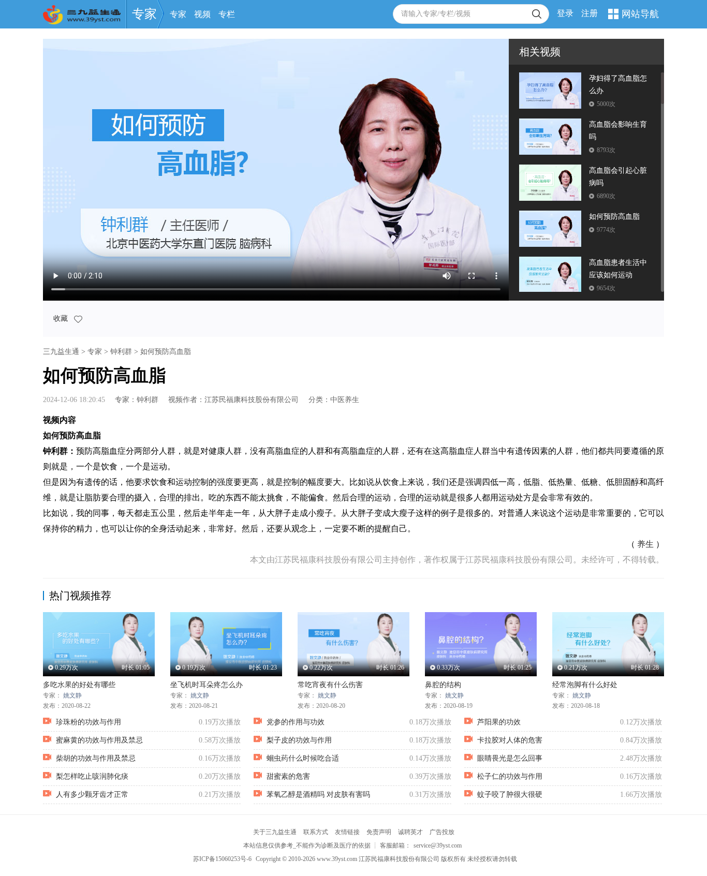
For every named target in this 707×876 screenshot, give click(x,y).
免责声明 (378, 832)
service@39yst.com (438, 845)
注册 (589, 13)
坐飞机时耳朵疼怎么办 (206, 685)
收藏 (61, 318)
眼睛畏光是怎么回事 (509, 758)
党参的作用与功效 (296, 722)
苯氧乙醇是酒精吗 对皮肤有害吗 (318, 794)
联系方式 (315, 832)
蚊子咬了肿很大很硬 (509, 794)
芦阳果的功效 (499, 722)
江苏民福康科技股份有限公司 (251, 400)
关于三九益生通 (275, 832)
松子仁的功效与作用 (509, 776)
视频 (202, 14)
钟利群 (121, 351)
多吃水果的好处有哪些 (79, 685)
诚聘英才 (410, 832)
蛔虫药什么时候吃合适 (303, 758)
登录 (565, 13)
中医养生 (344, 400)
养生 (645, 544)
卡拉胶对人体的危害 (509, 740)
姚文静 (72, 695)
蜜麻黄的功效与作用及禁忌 (99, 740)
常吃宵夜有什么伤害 (330, 685)
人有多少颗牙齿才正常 (92, 794)
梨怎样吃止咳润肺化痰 (92, 776)
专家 (144, 14)
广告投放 (442, 832)
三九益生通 (61, 351)
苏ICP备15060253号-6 (222, 859)
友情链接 (347, 832)
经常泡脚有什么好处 (584, 685)
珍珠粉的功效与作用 (88, 722)
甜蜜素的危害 (288, 776)
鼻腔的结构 (443, 685)
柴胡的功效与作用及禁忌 (96, 758)
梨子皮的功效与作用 (299, 740)
